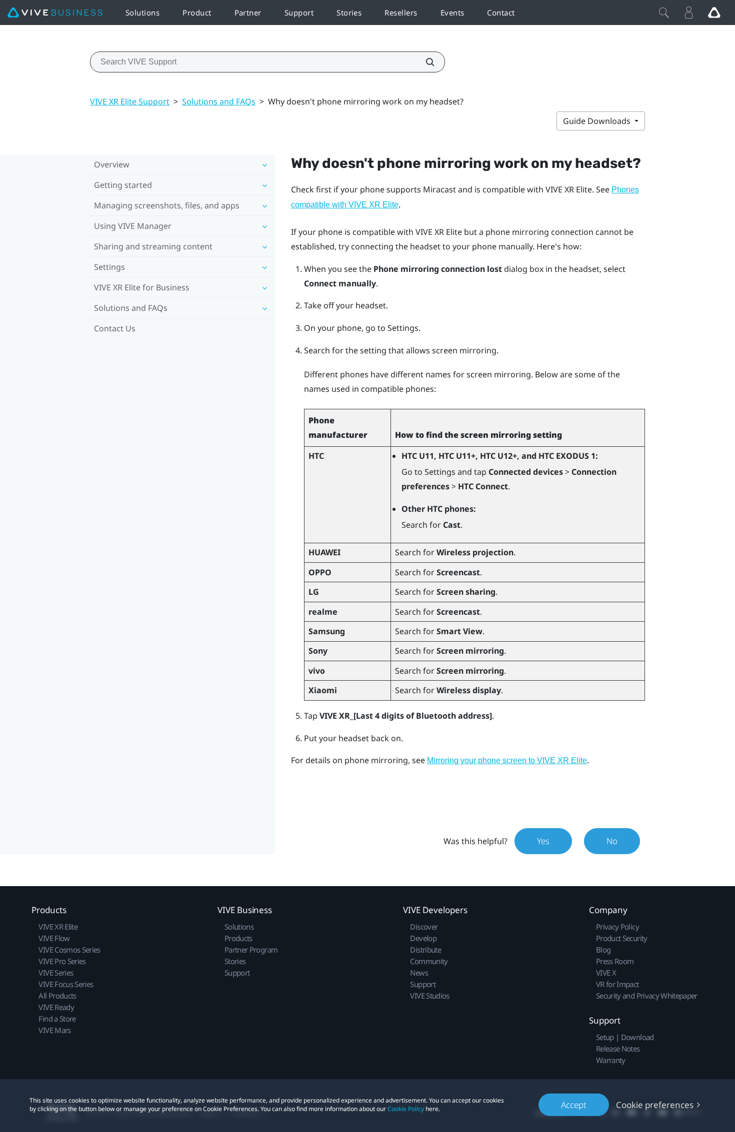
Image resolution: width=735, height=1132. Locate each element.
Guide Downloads (597, 120)
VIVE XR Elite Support (130, 101)
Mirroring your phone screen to (507, 760)
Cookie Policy (406, 1109)
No (612, 841)
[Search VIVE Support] (424, 62)
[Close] (664, 12)
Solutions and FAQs (219, 101)
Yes (543, 841)
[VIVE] (55, 12)
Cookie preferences (655, 1105)
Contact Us (115, 328)
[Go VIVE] (714, 12)
